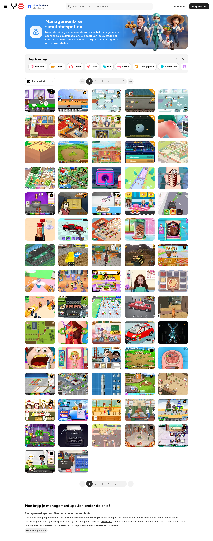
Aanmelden (178, 6)
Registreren (199, 6)
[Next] (183, 59)
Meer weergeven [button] (35, 530)
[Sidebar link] (5, 6)
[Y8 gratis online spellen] (17, 6)
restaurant (106, 521)
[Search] (69, 6)
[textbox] (40, 81)
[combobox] (40, 81)
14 (123, 81)
